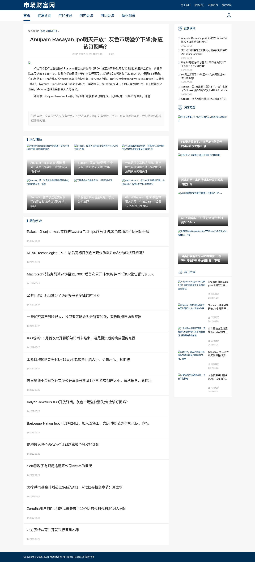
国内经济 (86, 15)
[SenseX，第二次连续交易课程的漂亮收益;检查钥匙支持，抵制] (192, 355)
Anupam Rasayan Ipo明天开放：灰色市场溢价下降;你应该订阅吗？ (204, 40)
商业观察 (128, 15)
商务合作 (213, 5)
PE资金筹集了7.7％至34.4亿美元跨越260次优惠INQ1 (203, 76)
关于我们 (185, 5)
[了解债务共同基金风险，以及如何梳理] (192, 377)
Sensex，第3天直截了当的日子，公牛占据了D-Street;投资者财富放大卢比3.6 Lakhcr (204, 88)
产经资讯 (65, 15)
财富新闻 (44, 15)
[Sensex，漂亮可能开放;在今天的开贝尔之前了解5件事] (192, 306)
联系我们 (199, 5)
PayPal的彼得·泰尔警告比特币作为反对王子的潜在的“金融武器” (203, 64)
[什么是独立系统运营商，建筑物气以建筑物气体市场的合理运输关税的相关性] (192, 332)
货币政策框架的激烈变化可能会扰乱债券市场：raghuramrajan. (204, 52)
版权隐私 (227, 5)
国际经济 (107, 15)
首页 (26, 15)
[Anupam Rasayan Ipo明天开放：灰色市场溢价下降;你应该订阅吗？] (192, 285)
